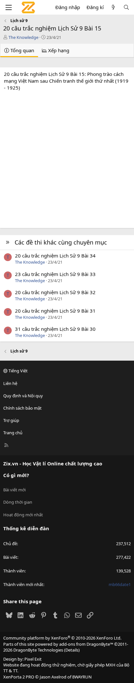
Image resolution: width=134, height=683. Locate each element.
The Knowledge (23, 37)
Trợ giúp (11, 420)
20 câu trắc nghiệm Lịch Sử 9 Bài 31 (55, 310)
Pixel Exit (33, 659)
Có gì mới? (16, 475)
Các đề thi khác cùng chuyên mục (61, 242)
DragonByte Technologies (38, 650)
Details (71, 650)
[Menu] (8, 7)
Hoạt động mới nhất (23, 515)
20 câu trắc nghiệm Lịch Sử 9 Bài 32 (55, 292)
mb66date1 (120, 584)
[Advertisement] (67, 158)
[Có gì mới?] (113, 7)
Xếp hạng (58, 50)
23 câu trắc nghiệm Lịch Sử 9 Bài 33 (55, 274)
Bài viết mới (14, 490)
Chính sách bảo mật (22, 408)
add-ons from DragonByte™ (86, 644)
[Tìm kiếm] (126, 7)
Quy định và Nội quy (23, 396)
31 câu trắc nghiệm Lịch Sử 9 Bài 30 (55, 329)
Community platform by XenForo (62, 638)
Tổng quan (21, 50)
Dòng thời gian (17, 502)
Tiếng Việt (17, 371)
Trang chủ (12, 433)
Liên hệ (10, 383)
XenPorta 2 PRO (18, 677)
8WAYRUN (82, 677)
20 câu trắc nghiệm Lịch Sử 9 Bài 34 (55, 255)
